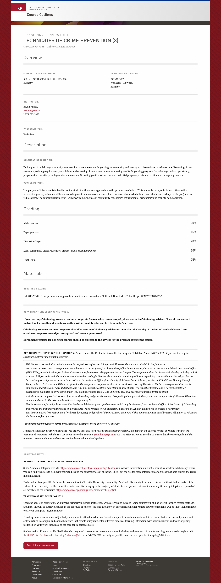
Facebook (87, 565)
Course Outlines (40, 15)
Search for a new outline (40, 545)
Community (37, 575)
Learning (35, 568)
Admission (36, 562)
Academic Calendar (60, 568)
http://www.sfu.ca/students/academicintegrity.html (88, 468)
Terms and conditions (144, 561)
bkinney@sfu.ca (31, 110)
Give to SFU (57, 575)
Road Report (57, 572)
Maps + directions (60, 562)
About (34, 578)
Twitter (86, 568)
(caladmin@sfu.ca (103, 434)
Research (36, 572)
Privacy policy (141, 564)
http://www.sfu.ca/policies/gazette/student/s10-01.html (86, 490)
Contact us (112, 561)
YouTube (86, 570)
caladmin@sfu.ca (75, 535)
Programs (36, 565)
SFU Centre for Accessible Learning (46, 535)
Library (55, 565)
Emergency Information (62, 578)
